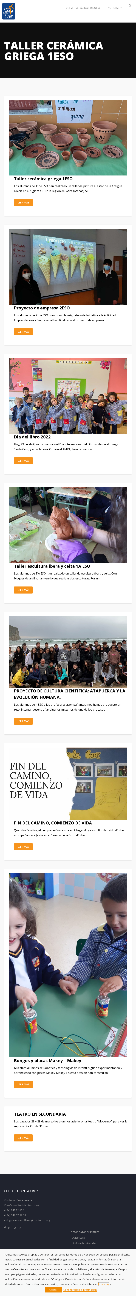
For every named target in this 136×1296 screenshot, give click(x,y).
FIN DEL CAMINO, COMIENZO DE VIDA (53, 823)
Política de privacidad (84, 1243)
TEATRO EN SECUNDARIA (40, 1114)
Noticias (114, 8)
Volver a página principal (83, 8)
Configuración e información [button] (80, 1289)
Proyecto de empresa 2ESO (42, 308)
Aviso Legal (79, 1237)
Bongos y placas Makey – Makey (47, 1060)
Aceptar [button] (53, 1289)
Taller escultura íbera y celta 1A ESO (52, 566)
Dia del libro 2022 (32, 437)
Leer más (23, 202)
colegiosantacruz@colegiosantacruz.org (27, 1220)
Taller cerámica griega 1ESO (43, 178)
